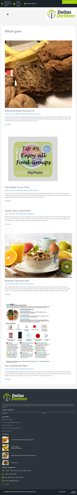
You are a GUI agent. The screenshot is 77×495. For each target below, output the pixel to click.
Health (17, 114)
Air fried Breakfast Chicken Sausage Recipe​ (22, 439)
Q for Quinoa (14, 462)
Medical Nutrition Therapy (7, 419)
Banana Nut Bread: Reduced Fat (19, 111)
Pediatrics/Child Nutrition (7, 425)
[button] (7, 14)
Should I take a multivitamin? (18, 211)
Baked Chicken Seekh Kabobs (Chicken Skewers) (23, 455)
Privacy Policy (62, 491)
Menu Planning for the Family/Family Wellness (11, 428)
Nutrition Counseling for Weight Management (11, 422)
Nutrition (21, 114)
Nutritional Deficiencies (7, 431)
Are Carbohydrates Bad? (16, 366)
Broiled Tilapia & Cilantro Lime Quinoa (16, 447)
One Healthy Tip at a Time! (17, 187)
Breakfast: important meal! (17, 281)
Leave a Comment (9, 114)
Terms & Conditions (73, 492)
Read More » (8, 124)
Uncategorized (19, 190)
